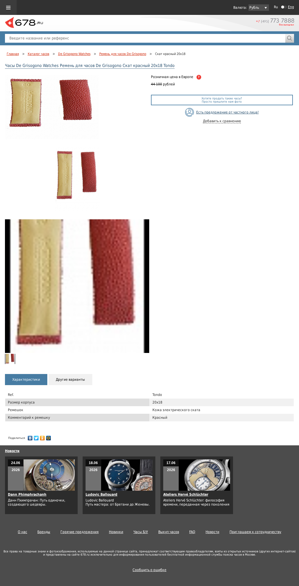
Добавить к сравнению (222, 121)
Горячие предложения (79, 532)
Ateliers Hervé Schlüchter (185, 494)
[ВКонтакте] (30, 436)
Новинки (116, 532)
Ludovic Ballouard (101, 494)
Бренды (43, 532)
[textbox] (145, 38)
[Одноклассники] (42, 436)
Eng (291, 7)
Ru (276, 7)
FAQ (192, 532)
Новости (12, 451)
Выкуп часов (168, 532)
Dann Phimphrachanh (27, 494)
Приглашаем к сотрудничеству (255, 532)
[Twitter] (36, 436)
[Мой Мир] (49, 436)
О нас (22, 532)
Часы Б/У (140, 532)
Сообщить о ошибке (149, 570)
